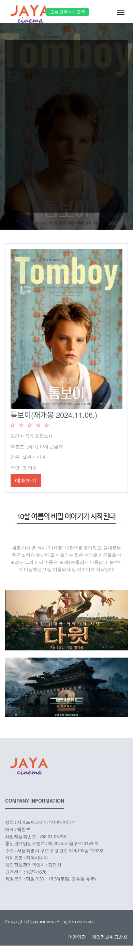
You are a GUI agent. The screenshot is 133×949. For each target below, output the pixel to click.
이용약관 (77, 937)
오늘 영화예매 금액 (67, 12)
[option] (66, 123)
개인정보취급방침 (109, 937)
